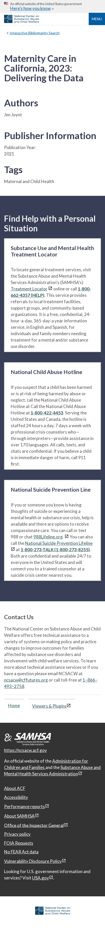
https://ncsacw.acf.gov (25, 750)
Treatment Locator (29, 288)
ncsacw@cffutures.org (26, 680)
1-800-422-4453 (47, 412)
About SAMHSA (19, 816)
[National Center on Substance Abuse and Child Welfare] (21, 21)
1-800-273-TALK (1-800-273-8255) (55, 549)
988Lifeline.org (48, 536)
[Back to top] (90, 935)
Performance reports (24, 806)
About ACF (14, 788)
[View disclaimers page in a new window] (50, 288)
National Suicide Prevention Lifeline (59, 543)
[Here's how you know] (52, 6)
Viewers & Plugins (49, 706)
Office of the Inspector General (34, 825)
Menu (97, 19)
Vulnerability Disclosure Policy (33, 861)
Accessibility (16, 797)
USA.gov (40, 877)
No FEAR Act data (21, 851)
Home (14, 705)
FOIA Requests (18, 843)
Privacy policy (17, 834)
